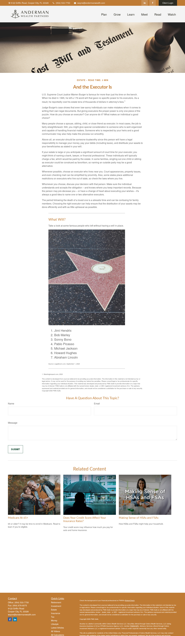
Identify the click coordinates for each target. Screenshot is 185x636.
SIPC (137, 626)
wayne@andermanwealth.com (91, 2)
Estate (54, 609)
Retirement (56, 602)
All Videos (55, 631)
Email (97, 403)
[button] (104, 14)
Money (54, 620)
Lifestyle (55, 624)
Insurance (55, 613)
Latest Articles (57, 627)
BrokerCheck (130, 600)
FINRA (132, 626)
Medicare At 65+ (18, 518)
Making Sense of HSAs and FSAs (138, 518)
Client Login (167, 2)
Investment (56, 606)
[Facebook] (152, 3)
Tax (52, 616)
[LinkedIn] (144, 3)
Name (11, 403)
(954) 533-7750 (63, 2)
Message (12, 422)
